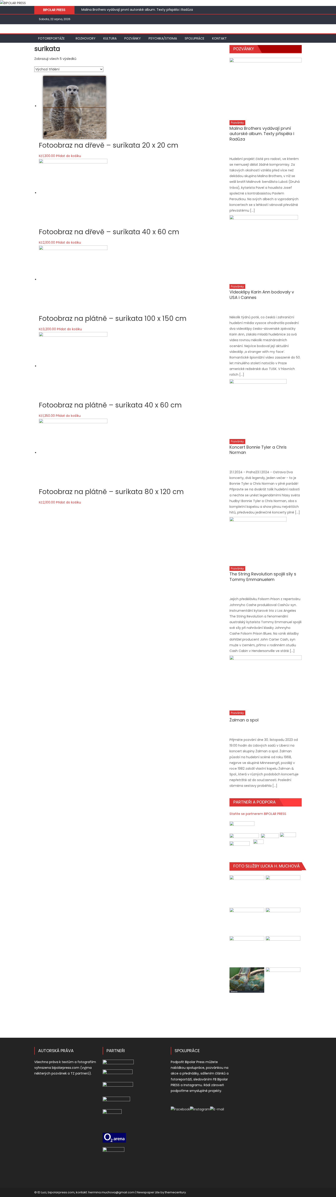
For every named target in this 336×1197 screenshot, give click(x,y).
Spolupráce (194, 38)
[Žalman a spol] (265, 681)
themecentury (175, 1192)
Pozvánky (132, 38)
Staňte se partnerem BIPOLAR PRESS (257, 813)
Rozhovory (86, 38)
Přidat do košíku (68, 156)
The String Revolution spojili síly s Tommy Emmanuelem (262, 576)
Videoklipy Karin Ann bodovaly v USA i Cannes (261, 294)
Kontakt (219, 38)
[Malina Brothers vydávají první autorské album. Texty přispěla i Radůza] (265, 88)
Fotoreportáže (51, 38)
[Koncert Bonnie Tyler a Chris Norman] (265, 407)
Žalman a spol (244, 720)
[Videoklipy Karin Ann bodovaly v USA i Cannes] (265, 248)
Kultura (110, 38)
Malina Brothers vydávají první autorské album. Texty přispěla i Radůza (137, 9)
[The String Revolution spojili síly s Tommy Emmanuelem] (265, 540)
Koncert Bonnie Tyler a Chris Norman (258, 449)
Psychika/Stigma (163, 38)
